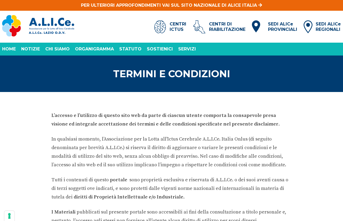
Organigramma (94, 48)
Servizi (187, 48)
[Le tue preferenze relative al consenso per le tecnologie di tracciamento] (9, 216)
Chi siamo (57, 48)
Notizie (30, 48)
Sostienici (160, 48)
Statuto (130, 48)
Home (9, 48)
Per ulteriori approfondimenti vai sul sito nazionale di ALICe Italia (169, 5)
